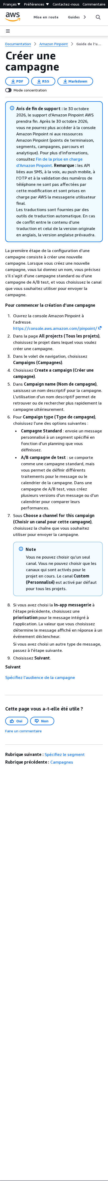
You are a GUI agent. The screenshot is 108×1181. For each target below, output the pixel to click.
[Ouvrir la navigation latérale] (8, 31)
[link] (89, 44)
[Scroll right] (84, 17)
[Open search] (98, 17)
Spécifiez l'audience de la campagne (40, 677)
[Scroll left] (29, 17)
